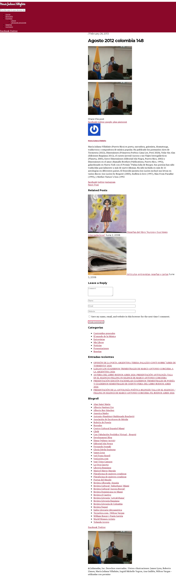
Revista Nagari (101, 506)
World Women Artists (104, 518)
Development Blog (103, 437)
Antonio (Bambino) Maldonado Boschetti (114, 416)
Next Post (93, 185)
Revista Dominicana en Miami (108, 491)
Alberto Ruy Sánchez (104, 410)
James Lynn (99, 452)
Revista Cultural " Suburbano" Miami (111, 485)
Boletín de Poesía (102, 422)
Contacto (9, 27)
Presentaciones (101, 348)
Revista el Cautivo (102, 494)
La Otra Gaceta (101, 464)
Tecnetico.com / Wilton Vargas (109, 512)
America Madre (101, 413)
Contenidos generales (104, 333)
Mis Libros (99, 342)
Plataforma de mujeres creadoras (110, 473)
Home (8, 14)
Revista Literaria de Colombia (108, 503)
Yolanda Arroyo (101, 522)
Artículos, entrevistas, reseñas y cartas (147, 274)
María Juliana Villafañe (97, 141)
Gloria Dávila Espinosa (105, 449)
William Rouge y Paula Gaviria (108, 515)
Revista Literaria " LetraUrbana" (109, 497)
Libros (13, 20)
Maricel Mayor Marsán (105, 470)
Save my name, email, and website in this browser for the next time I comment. (130, 316)
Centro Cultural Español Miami (109, 428)
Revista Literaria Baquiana (106, 500)
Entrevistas (99, 339)
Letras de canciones (18, 23)
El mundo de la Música (105, 336)
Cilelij (96, 431)
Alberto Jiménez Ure (104, 407)
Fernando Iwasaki (102, 446)
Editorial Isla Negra (103, 443)
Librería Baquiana (102, 467)
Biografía (9, 16)
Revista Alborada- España (106, 482)
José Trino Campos (103, 461)
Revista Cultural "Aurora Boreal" (109, 488)
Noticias (98, 345)
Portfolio (9, 18)
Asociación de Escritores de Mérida (111, 419)
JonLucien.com (101, 458)
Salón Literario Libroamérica (108, 509)
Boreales (98, 425)
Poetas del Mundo (102, 479)
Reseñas (9, 25)
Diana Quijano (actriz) (104, 440)
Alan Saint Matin (102, 404)
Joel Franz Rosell (102, 455)
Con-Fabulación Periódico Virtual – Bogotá (115, 434)
